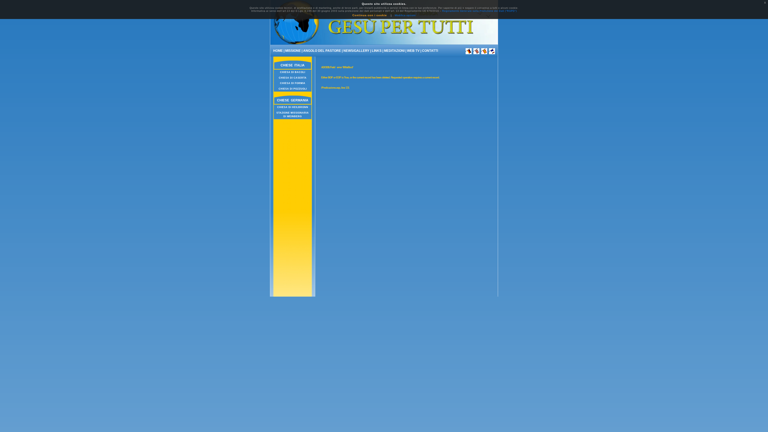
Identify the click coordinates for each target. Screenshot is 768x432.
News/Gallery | (357, 50)
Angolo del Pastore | (323, 50)
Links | (377, 50)
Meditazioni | (395, 50)
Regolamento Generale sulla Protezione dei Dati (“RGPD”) (479, 11)
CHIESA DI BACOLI (292, 72)
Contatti (430, 50)
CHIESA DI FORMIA (292, 83)
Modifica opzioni (405, 15)
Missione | (293, 50)
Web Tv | (414, 50)
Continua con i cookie (369, 15)
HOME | (278, 50)
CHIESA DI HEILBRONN (292, 107)
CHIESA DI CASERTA (293, 77)
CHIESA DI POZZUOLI (293, 88)
